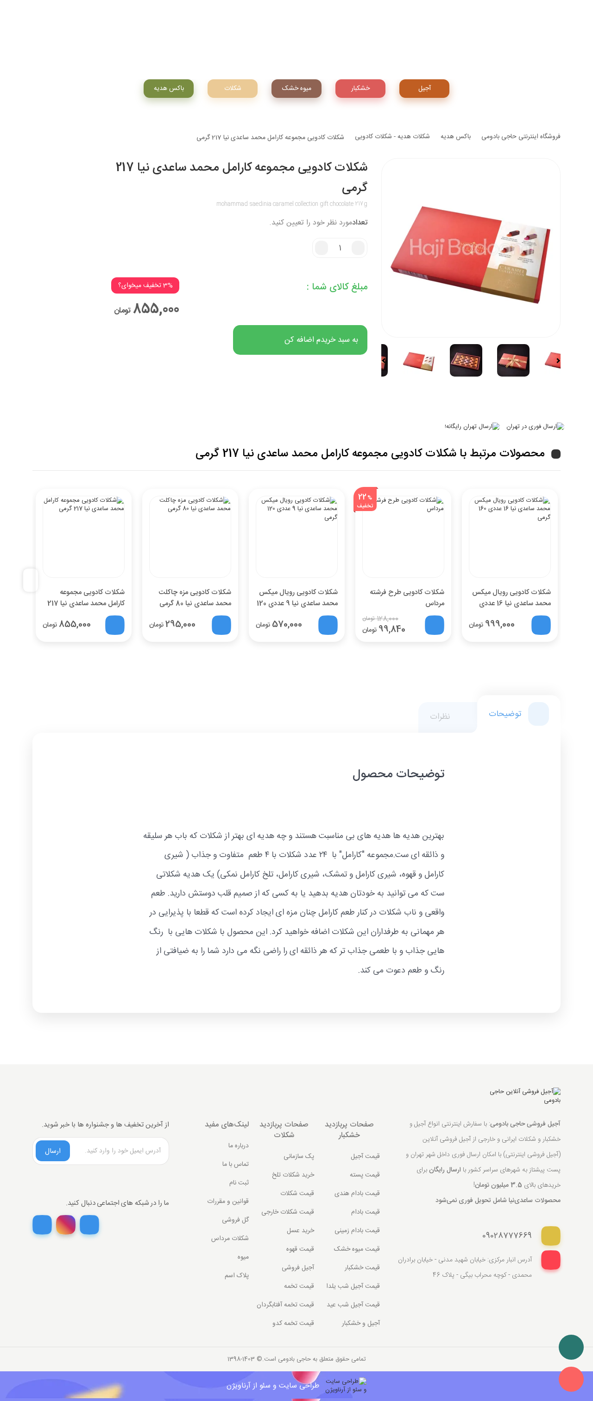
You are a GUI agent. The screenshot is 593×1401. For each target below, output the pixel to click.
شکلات (232, 88)
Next (554, 360)
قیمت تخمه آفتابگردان (285, 1305)
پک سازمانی (299, 1156)
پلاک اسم (237, 1275)
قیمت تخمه (299, 1286)
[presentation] (34, 580)
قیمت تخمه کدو (293, 1323)
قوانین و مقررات (228, 1201)
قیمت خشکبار (362, 1267)
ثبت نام (239, 1183)
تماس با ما (235, 1164)
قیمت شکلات (297, 1193)
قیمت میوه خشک (357, 1249)
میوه (243, 1257)
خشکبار (360, 88)
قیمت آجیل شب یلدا (353, 1286)
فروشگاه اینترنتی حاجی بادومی (521, 136)
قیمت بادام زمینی (357, 1230)
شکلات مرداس (230, 1238)
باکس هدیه (169, 88)
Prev (387, 360)
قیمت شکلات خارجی (287, 1212)
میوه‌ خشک (296, 88)
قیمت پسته (365, 1175)
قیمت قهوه (300, 1249)
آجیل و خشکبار (361, 1323)
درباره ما (238, 1146)
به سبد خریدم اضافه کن (321, 339)
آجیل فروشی (298, 1267)
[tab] (519, 714)
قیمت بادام (365, 1212)
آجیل (424, 88)
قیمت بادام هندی (357, 1193)
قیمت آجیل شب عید (353, 1305)
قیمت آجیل (365, 1156)
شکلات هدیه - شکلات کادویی (392, 136)
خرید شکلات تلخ (293, 1175)
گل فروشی (235, 1220)
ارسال (53, 1151)
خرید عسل (300, 1230)
